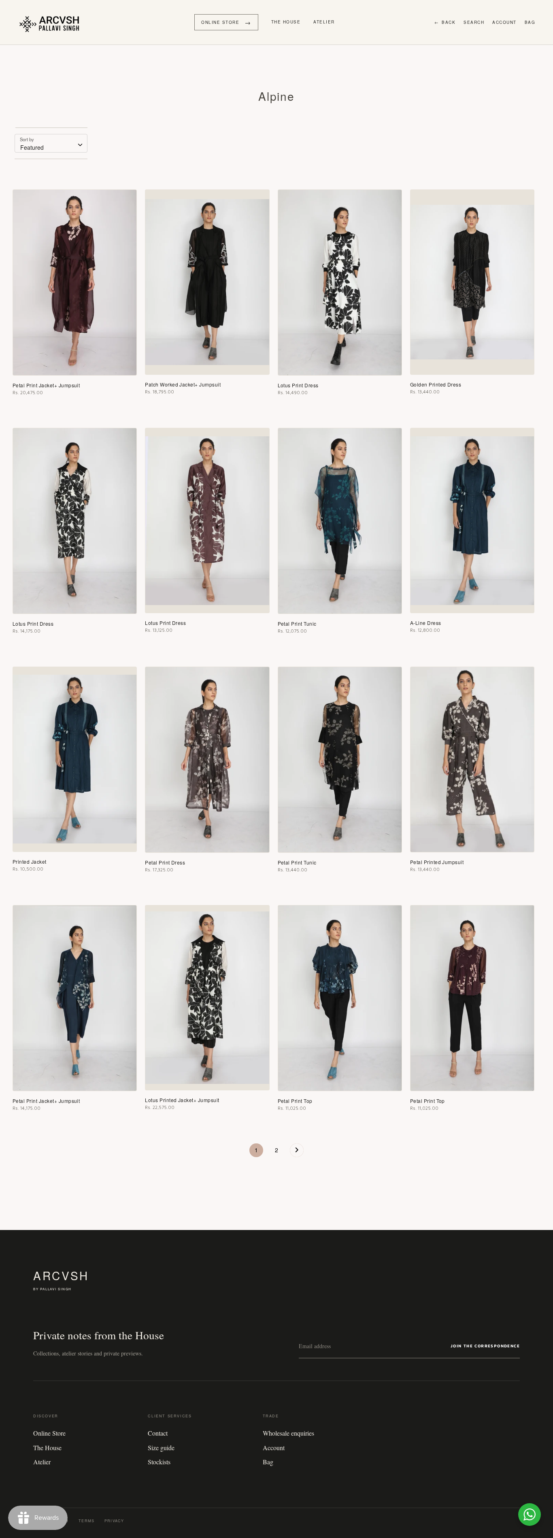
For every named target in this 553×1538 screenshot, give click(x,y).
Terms (86, 1520)
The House (286, 22)
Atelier (324, 22)
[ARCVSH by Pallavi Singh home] (51, 22)
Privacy (114, 1520)
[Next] (297, 1152)
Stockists (159, 1461)
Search (474, 22)
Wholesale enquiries (288, 1433)
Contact (158, 1433)
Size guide (161, 1447)
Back (445, 22)
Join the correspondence (485, 1345)
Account (504, 22)
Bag (530, 22)
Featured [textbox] (32, 147)
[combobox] (51, 143)
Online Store (49, 1433)
